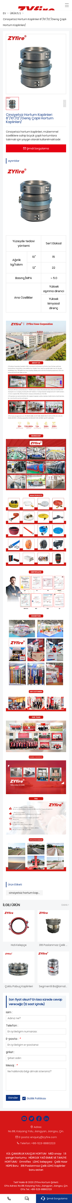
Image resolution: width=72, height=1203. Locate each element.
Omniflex (25, 1162)
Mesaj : (12, 1065)
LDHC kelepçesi (42, 1162)
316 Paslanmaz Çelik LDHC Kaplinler (42, 1166)
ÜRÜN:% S (15, 13)
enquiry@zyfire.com (43, 1137)
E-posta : (13, 1039)
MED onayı (54, 1153)
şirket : (10, 1052)
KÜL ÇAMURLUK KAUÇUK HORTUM (26, 1153)
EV (4, 13)
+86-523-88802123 (43, 1143)
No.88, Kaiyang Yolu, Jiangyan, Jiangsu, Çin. (36, 1131)
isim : (9, 1012)
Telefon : (12, 1026)
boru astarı (36, 1170)
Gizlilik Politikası (36, 1098)
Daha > (65, 904)
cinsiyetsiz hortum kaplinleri (26, 893)
